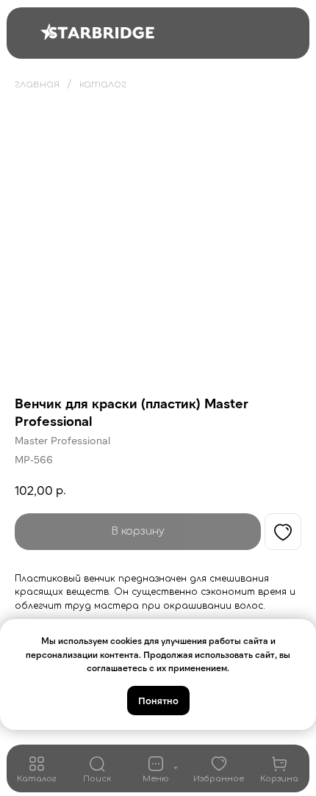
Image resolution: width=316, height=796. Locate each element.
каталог (102, 84)
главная (37, 84)
